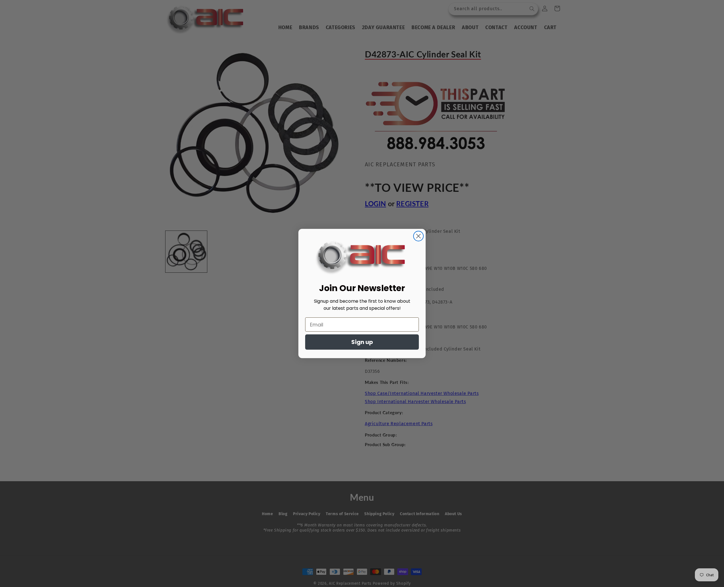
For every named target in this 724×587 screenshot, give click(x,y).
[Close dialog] (418, 236)
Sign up (362, 342)
